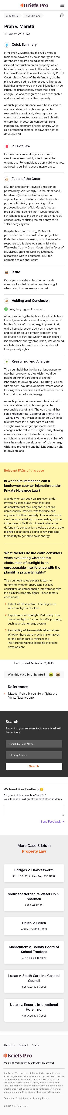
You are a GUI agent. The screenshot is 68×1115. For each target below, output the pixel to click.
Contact (23, 1045)
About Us (9, 1045)
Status (35, 1045)
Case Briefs (12, 16)
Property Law (33, 16)
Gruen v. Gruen (34, 923)
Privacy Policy (41, 1098)
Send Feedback (51, 821)
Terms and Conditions (15, 1098)
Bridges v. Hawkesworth (34, 870)
